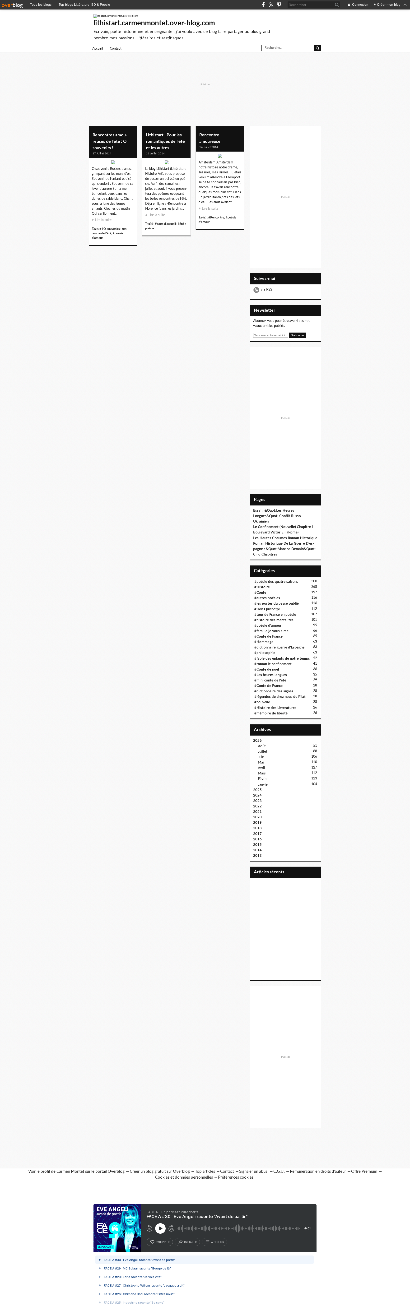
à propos (217, 1242)
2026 (257, 740)
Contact (115, 48)
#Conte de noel (266, 669)
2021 (257, 812)
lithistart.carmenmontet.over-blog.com (154, 23)
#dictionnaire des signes (273, 691)
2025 (257, 790)
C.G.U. (279, 1171)
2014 (257, 850)
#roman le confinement (273, 664)
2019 (257, 823)
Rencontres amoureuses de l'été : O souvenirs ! (110, 141)
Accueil (97, 48)
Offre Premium (364, 1171)
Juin (261, 757)
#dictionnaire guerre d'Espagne (279, 647)
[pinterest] (279, 4)
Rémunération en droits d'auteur (318, 1171)
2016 (257, 839)
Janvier (263, 784)
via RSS (266, 289)
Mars (262, 773)
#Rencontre (216, 217)
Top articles (205, 1171)
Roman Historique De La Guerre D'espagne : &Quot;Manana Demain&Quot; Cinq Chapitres (284, 549)
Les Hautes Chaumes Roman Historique (285, 538)
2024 (257, 795)
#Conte (260, 592)
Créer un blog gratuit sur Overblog (160, 1171)
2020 (257, 817)
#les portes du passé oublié (276, 603)
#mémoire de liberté (271, 713)
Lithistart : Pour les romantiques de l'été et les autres (165, 141)
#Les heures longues (270, 675)
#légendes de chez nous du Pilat (280, 697)
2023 (257, 801)
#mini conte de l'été (270, 680)
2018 (257, 828)
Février (263, 779)
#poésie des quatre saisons (276, 582)
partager (190, 1242)
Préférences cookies (235, 1177)
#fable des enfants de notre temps (282, 658)
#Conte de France (268, 636)
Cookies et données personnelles (184, 1177)
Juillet (262, 751)
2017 (257, 834)
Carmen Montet (70, 1171)
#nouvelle (262, 702)
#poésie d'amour (267, 625)
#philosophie (264, 653)
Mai (261, 762)
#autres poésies (267, 598)
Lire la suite (103, 220)
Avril (261, 768)
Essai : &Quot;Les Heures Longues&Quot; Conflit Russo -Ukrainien (278, 516)
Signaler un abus (253, 1171)
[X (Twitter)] (271, 4)
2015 (257, 845)
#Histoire (262, 587)
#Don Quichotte (267, 609)
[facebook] (263, 4)
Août (262, 746)
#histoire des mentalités (274, 620)
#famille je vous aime (271, 631)
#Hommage (263, 642)
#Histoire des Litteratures (275, 708)
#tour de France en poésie (275, 614)
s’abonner (163, 1242)
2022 (257, 806)
